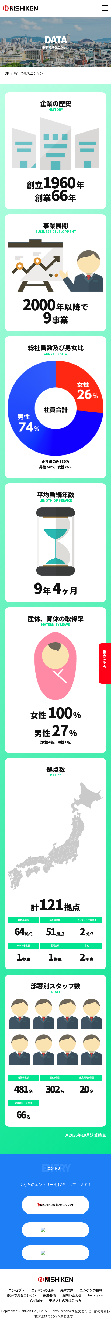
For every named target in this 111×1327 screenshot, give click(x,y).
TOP (6, 73)
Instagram (96, 1295)
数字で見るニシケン (21, 1295)
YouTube (36, 1300)
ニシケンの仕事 (42, 1290)
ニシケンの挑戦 (91, 1290)
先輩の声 (66, 1290)
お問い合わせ (72, 1295)
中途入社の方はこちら (104, 656)
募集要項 (49, 1295)
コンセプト (17, 1290)
